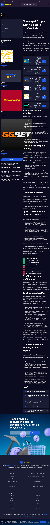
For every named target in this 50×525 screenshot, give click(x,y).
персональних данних (33, 436)
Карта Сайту (12, 478)
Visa (38, 503)
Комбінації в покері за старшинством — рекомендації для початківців (10, 164)
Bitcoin (37, 500)
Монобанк (37, 495)
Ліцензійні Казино (38, 484)
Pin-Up (12, 495)
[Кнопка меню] (48, 5)
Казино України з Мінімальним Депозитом (37, 476)
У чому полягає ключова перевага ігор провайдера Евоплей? (36, 406)
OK (42, 522)
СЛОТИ (8, 40)
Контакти (12, 473)
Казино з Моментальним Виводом (37, 473)
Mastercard (37, 506)
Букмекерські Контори (38, 486)
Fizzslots (12, 506)
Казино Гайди (12, 484)
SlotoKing (12, 500)
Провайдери (12, 486)
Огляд (44, 59)
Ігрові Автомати (37, 478)
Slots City (12, 508)
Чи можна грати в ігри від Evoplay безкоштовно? (35, 411)
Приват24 (37, 498)
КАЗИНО (3, 40)
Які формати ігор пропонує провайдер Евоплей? (36, 396)
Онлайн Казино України (11, 465)
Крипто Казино (37, 481)
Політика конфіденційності (12, 481)
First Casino (12, 503)
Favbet (12, 498)
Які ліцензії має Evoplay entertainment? (36, 391)
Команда (12, 476)
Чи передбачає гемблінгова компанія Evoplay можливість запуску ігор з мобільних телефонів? (36, 401)
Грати (4, 46)
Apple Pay (37, 508)
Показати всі (12, 159)
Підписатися (35, 432)
